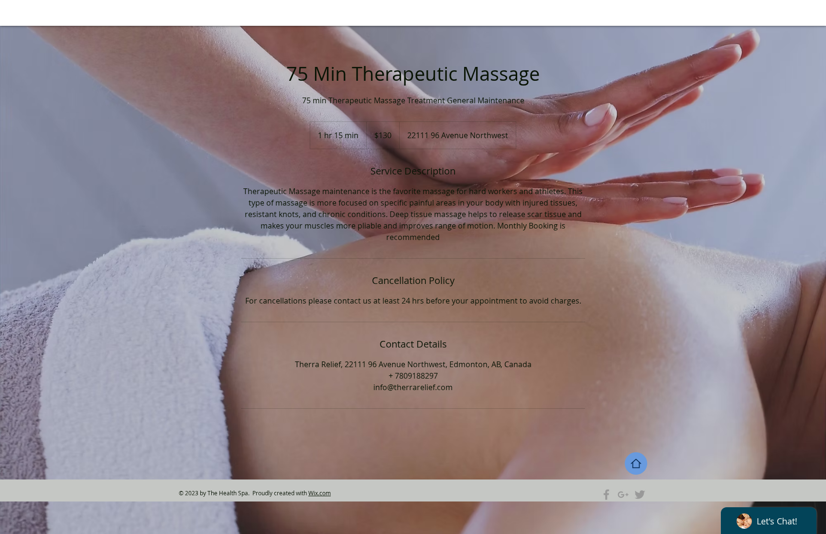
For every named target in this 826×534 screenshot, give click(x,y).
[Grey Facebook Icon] (606, 494)
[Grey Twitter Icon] (640, 494)
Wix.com (319, 493)
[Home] (636, 463)
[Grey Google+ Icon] (623, 494)
